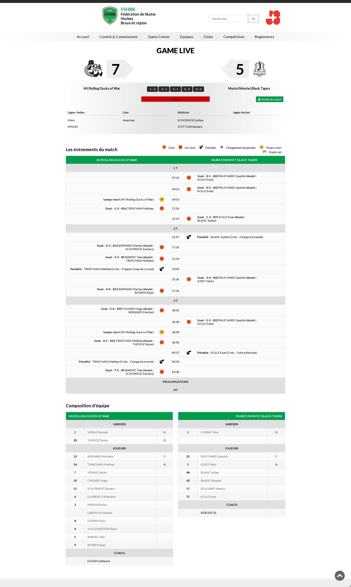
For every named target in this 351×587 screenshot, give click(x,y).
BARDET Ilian (96, 537)
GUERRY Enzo (96, 520)
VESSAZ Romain (97, 432)
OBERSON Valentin (99, 512)
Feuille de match (271, 99)
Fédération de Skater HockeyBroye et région (138, 16)
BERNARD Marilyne (100, 456)
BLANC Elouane (211, 480)
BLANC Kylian (210, 472)
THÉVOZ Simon (97, 440)
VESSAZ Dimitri (97, 472)
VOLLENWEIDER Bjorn (102, 528)
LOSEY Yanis (208, 464)
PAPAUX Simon (97, 504)
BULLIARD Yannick (213, 488)
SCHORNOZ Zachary (101, 488)
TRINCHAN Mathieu (100, 464)
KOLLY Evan (208, 496)
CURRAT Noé (209, 432)
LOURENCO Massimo (101, 496)
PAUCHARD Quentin (214, 456)
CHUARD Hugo (97, 480)
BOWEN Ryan (96, 545)
